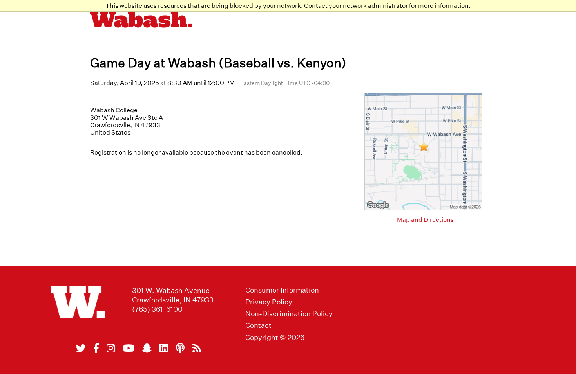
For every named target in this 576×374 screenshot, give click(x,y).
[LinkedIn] (163, 348)
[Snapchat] (147, 348)
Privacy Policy (268, 302)
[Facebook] (96, 348)
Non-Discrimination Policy (289, 313)
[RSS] (196, 348)
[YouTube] (128, 348)
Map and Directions (425, 219)
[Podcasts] (180, 348)
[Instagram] (111, 348)
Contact (258, 325)
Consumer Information (282, 290)
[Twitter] (81, 348)
